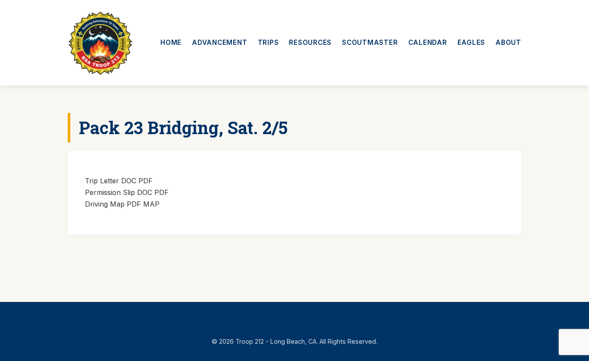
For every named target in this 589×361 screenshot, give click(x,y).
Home (171, 42)
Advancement (219, 42)
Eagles (471, 42)
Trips (268, 42)
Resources (310, 42)
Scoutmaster (370, 42)
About (508, 42)
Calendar (427, 42)
